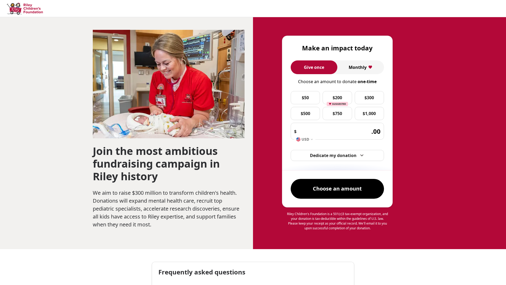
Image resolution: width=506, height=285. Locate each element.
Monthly (358, 67)
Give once (314, 67)
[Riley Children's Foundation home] (25, 8)
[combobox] (304, 139)
